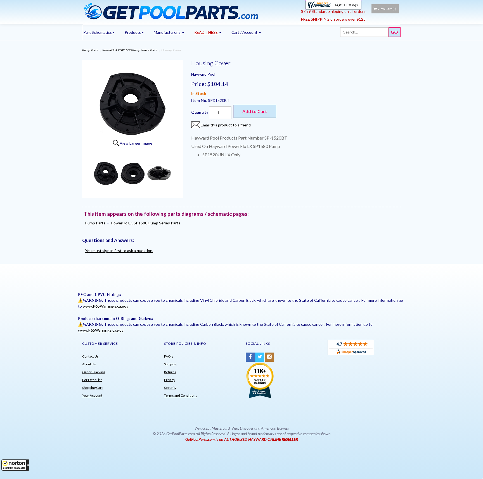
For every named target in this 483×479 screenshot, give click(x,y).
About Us (89, 364)
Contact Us (90, 356)
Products (133, 32)
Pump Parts (90, 50)
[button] (15, 465)
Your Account (92, 395)
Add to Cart (254, 111)
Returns (170, 372)
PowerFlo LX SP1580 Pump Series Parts (129, 50)
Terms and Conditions (180, 395)
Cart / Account (244, 32)
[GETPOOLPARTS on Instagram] (269, 357)
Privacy (169, 380)
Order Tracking (93, 372)
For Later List (92, 380)
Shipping (170, 364)
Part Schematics (97, 32)
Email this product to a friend (226, 125)
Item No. (199, 100)
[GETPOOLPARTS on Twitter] (259, 357)
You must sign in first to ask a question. (119, 250)
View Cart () (387, 9)
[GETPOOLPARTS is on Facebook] (250, 357)
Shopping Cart (92, 387)
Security (170, 387)
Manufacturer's (167, 32)
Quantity (199, 112)
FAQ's (168, 356)
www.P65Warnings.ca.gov (105, 306)
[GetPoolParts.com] (189, 11)
